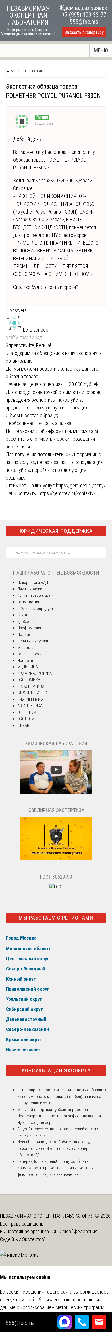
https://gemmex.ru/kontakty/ (67, 493)
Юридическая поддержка (56, 530)
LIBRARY (24, 725)
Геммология (28, 602)
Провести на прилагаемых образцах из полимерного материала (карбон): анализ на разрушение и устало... (61, 1096)
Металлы (25, 647)
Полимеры (26, 634)
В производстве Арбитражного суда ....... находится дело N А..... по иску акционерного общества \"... (59, 1148)
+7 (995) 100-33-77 (84, 14)
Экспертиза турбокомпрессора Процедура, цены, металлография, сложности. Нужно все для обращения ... (59, 1116)
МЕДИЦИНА (27, 666)
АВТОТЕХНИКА (30, 705)
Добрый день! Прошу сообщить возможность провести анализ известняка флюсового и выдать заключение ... (56, 1168)
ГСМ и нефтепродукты (36, 608)
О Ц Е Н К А (26, 712)
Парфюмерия (29, 628)
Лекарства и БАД (32, 582)
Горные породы (31, 653)
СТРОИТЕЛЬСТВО (32, 692)
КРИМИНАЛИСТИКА (34, 673)
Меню (101, 50)
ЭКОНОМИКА (28, 679)
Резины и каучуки (32, 640)
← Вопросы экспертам (25, 70)
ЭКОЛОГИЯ (27, 718)
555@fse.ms (84, 21)
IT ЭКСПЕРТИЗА (30, 686)
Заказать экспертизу (84, 32)
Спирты (23, 615)
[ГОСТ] (56, 886)
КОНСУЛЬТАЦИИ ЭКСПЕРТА (56, 1070)
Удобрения (26, 621)
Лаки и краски (29, 589)
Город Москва (21, 938)
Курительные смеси (35, 595)
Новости (25, 660)
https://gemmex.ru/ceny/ (80, 485)
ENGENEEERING (30, 699)
